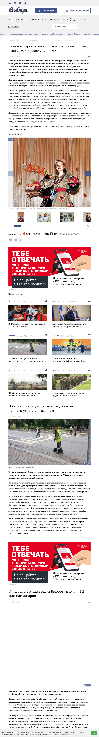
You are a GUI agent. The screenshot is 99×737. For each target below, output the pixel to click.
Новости (20, 40)
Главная (11, 40)
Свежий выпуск (48, 10)
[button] (88, 173)
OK (94, 733)
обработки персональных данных (60, 734)
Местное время (33, 40)
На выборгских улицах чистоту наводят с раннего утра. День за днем (29, 34)
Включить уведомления (79, 11)
